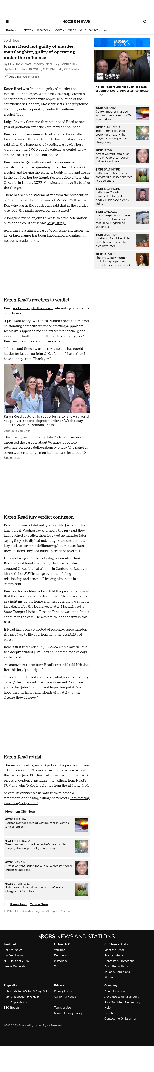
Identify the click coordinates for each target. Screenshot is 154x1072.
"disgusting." (56, 223)
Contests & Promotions (119, 960)
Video (72, 30)
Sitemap (109, 977)
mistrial (75, 647)
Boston (11, 30)
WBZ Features (89, 30)
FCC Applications (15, 1002)
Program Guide (114, 955)
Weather (43, 30)
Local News (11, 40)
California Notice (65, 996)
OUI (20, 114)
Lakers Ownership (15, 966)
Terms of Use (62, 1007)
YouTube (59, 950)
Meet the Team (114, 950)
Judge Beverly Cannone (22, 122)
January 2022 (32, 183)
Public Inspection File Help (21, 996)
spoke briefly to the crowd (33, 308)
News (28, 30)
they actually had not (30, 541)
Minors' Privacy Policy (68, 1013)
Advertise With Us (116, 966)
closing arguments (29, 558)
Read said (11, 341)
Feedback (110, 1013)
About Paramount (115, 991)
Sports (58, 30)
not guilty (46, 89)
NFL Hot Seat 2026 (16, 960)
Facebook (60, 955)
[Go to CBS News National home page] (77, 21)
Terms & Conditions (117, 971)
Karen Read (13, 89)
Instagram (60, 960)
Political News (13, 950)
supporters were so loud (33, 134)
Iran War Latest (13, 955)
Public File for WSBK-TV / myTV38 (26, 991)
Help (107, 1007)
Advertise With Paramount (121, 996)
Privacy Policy (63, 991)
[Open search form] (144, 21)
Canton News (39, 904)
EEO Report (11, 1007)
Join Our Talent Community (122, 1002)
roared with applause (43, 99)
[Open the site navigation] (29, 21)
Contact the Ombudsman (120, 1018)
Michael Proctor (38, 612)
